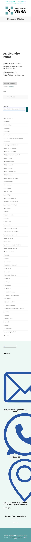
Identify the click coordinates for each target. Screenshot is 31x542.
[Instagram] (8, 357)
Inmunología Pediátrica (10, 235)
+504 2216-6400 (10, 1)
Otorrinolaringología (9, 291)
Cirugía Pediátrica (8, 165)
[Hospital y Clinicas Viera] (15, 10)
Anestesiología (8, 124)
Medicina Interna (8, 238)
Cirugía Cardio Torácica (10, 148)
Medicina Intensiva (9, 251)
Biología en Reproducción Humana (13, 138)
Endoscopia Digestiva (10, 198)
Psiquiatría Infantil (8, 318)
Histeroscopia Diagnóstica (11, 231)
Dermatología (7, 188)
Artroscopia (7, 135)
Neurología (7, 271)
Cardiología (7, 141)
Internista (11, 86)
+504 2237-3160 (21, 1)
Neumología (7, 261)
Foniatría (6, 211)
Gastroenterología (9, 215)
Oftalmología (7, 288)
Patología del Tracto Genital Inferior (14, 308)
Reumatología (7, 328)
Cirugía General (8, 158)
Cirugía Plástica (8, 168)
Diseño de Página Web (16, 537)
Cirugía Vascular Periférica (11, 178)
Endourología (7, 195)
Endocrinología (8, 191)
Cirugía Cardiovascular (10, 151)
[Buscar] (27, 109)
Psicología (6, 322)
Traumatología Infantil (10, 332)
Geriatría (6, 218)
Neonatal (6, 258)
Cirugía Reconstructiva (10, 171)
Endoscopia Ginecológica (11, 205)
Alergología (7, 121)
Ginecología (7, 225)
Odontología (7, 285)
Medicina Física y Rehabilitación (12, 245)
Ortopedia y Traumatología (11, 295)
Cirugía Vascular (8, 175)
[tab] (15, 80)
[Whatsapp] (15, 357)
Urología (6, 335)
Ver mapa (7, 508)
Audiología (7, 131)
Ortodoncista (7, 298)
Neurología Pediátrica (10, 275)
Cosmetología (7, 185)
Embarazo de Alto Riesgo (11, 201)
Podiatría (6, 315)
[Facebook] (5, 357)
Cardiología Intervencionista (11, 145)
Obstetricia (7, 281)
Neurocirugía (7, 268)
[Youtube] (12, 357)
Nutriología (7, 278)
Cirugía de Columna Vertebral (12, 155)
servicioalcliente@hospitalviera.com (16, 3)
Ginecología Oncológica (10, 228)
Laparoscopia (7, 241)
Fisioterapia (7, 208)
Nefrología (7, 255)
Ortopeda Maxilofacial (10, 305)
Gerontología (7, 221)
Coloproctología (8, 181)
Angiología (7, 128)
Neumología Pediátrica (10, 265)
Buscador (6, 106)
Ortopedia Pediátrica (9, 301)
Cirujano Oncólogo (9, 161)
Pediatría (6, 311)
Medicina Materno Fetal (10, 248)
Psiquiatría (6, 325)
